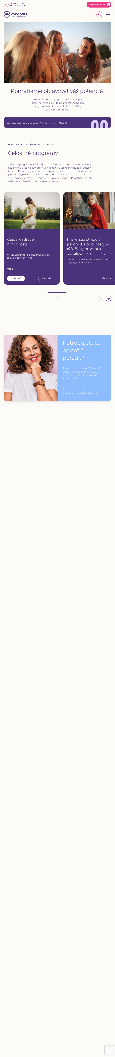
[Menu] (108, 14)
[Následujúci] (108, 298)
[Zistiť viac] (32, 210)
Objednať (16, 278)
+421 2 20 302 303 (80, 389)
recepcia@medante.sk (84, 393)
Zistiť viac (47, 278)
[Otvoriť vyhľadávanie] (99, 14)
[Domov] (16, 14)
